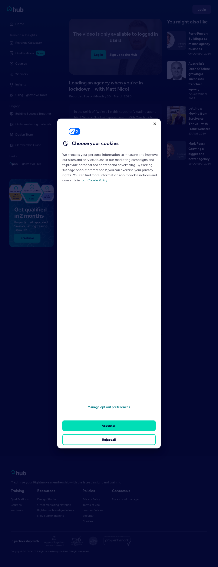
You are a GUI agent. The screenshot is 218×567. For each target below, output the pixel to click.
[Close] (154, 123)
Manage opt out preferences (109, 407)
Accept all (109, 426)
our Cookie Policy (94, 180)
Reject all (109, 439)
